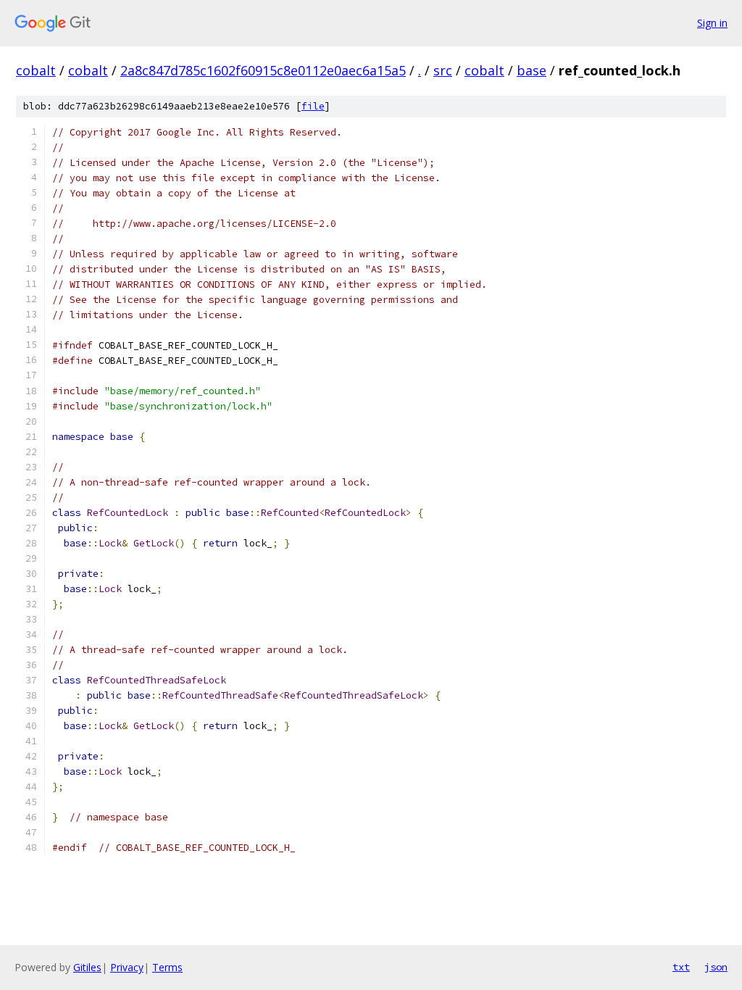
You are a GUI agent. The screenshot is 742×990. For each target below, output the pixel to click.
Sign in (712, 23)
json (716, 966)
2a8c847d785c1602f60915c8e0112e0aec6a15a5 (263, 70)
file (313, 106)
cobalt (36, 70)
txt (681, 966)
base (531, 70)
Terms (167, 967)
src (442, 70)
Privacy (126, 967)
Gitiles (87, 967)
